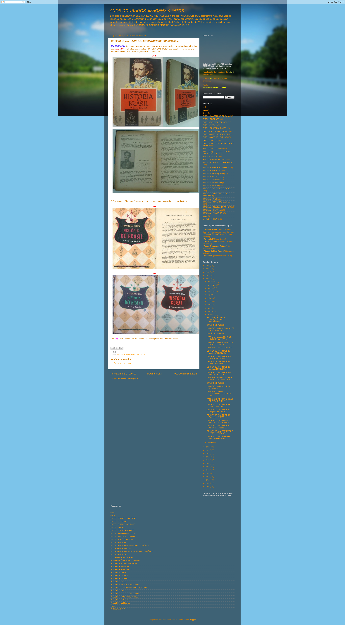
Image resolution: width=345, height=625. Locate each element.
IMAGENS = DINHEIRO (212, 183)
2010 (208, 483)
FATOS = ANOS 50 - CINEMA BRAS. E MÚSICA (130, 545)
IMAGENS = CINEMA (211, 180)
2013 (208, 473)
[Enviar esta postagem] (114, 352)
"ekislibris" (208, 256)
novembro (212, 285)
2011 (208, 480)
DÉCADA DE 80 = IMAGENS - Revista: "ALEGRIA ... (219, 373)
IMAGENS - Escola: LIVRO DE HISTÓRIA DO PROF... (219, 338)
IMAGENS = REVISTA (212, 210)
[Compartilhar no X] (117, 348)
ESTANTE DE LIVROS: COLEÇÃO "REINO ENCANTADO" (216, 320)
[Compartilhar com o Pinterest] (122, 348)
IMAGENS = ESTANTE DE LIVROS (217, 189)
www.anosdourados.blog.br (214, 87)
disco (205, 113)
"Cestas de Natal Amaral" (214, 251)
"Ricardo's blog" (211, 241)
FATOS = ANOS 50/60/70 (213, 148)
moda (205, 216)
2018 (208, 457)
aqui (211, 78)
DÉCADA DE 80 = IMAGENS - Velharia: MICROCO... (219, 368)
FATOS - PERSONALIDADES (214, 128)
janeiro (210, 443)
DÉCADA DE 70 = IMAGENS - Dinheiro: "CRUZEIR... (219, 352)
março (210, 311)
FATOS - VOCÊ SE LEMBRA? (215, 137)
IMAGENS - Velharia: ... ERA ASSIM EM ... (218, 387)
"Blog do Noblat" (211, 230)
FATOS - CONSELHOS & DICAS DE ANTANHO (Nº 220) (220, 400)
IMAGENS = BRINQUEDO (213, 174)
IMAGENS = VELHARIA (212, 213)
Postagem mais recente (123, 373)
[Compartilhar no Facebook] (119, 348)
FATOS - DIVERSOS (211, 119)
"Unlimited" (209, 239)
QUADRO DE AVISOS (216, 325)
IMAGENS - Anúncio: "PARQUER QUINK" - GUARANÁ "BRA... (220, 379)
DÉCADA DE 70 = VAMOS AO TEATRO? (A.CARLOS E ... (219, 421)
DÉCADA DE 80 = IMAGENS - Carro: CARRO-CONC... (219, 357)
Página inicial (154, 373)
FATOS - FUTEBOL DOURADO (215, 122)
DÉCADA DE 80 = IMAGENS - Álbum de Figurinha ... (219, 427)
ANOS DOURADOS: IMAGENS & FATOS (147, 10)
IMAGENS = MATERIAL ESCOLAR (131, 355)
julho (210, 298)
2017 (208, 460)
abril (209, 308)
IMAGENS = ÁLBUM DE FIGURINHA (217, 163)
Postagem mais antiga (185, 373)
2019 (208, 453)
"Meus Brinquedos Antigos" (216, 246)
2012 (208, 477)
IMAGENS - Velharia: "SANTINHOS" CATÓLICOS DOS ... (219, 394)
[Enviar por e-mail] (112, 348)
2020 (208, 450)
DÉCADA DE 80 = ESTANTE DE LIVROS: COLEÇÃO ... (220, 432)
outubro (211, 288)
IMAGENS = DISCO (211, 186)
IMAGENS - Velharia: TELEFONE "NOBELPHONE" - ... (220, 343)
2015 (208, 467)
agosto (210, 295)
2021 (208, 447)
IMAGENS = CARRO (211, 177)
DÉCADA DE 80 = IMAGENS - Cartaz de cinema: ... (219, 363)
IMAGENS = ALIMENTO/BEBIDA (216, 168)
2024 (208, 272)
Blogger (193, 620)
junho (210, 301)
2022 (208, 279)
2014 (208, 470)
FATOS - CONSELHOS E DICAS (216, 116)
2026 (208, 266)
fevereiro (211, 315)
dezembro (212, 282)
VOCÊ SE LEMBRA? (215, 334)
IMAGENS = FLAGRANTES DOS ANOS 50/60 (129, 588)
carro (205, 110)
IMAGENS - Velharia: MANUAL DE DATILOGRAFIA (220, 329)
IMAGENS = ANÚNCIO (212, 171)
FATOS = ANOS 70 (210, 157)
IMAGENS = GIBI (210, 199)
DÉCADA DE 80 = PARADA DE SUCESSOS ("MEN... (219, 438)
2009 (208, 487)
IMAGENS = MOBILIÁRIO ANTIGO (217, 207)
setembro (211, 292)
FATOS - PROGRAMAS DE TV (215, 131)
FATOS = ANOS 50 (210, 140)
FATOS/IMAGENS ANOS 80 (214, 160)
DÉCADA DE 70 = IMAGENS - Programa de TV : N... (219, 411)
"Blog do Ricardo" (212, 234)
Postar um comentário (122, 363)
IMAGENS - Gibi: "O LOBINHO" (219, 348)
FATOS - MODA (209, 125)
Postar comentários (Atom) (128, 379)
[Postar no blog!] (114, 348)
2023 (208, 275)
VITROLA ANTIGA (210, 219)
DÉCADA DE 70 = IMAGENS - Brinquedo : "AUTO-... (219, 416)
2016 (208, 463)
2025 (208, 269)
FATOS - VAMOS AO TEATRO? (215, 134)
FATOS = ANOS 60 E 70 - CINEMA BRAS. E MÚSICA (216, 152)
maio (210, 305)
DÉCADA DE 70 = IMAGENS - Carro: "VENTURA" (219, 406)
